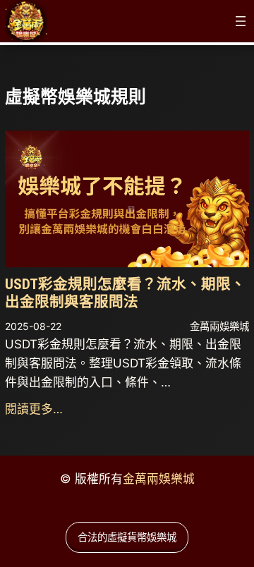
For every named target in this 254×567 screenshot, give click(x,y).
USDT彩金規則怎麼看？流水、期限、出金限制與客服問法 (125, 293)
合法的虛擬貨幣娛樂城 (127, 537)
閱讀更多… (34, 409)
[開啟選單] (240, 21)
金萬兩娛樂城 (159, 479)
